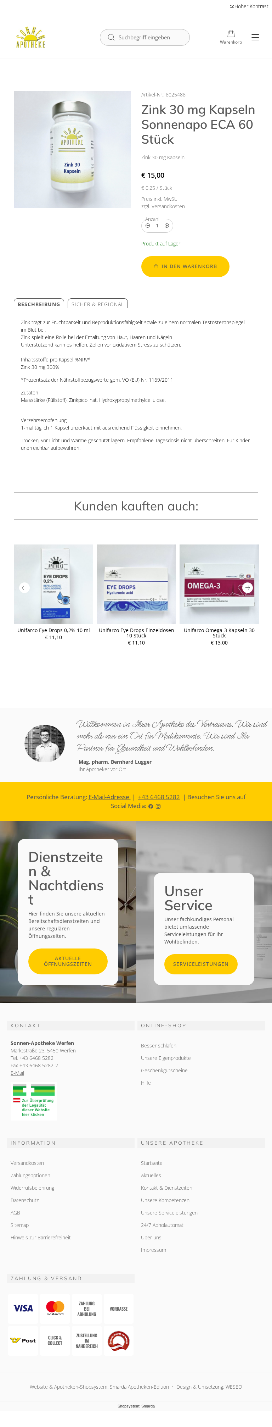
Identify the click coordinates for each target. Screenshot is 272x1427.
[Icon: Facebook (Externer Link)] (151, 806)
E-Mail (17, 1072)
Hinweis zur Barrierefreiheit (41, 1237)
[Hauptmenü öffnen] (255, 37)
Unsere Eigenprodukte (166, 1058)
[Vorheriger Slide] (24, 587)
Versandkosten (27, 1163)
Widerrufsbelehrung (32, 1187)
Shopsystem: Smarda (136, 1406)
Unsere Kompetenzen (165, 1200)
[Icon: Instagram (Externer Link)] (158, 806)
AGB (15, 1212)
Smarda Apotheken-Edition (139, 1386)
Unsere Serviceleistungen (169, 1212)
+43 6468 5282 (159, 797)
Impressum (153, 1249)
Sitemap (20, 1225)
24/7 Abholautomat (162, 1225)
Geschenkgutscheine (164, 1070)
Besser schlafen (158, 1045)
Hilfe (146, 1082)
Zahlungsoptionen (30, 1175)
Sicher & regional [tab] (98, 304)
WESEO (234, 1386)
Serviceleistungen (201, 964)
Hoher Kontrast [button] (251, 6)
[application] (185, 266)
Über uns (151, 1237)
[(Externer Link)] (71, 1101)
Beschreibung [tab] (39, 304)
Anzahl (152, 219)
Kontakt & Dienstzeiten (166, 1187)
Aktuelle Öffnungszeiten (68, 961)
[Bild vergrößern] (72, 149)
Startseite (152, 1163)
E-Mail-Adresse (110, 797)
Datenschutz (25, 1200)
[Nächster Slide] (247, 587)
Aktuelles (151, 1175)
